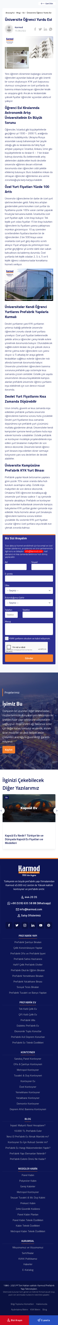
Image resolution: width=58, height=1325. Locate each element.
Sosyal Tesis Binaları (28, 987)
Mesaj (8, 621)
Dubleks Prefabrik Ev (28, 1025)
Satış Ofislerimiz (31, 915)
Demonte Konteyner (28, 1103)
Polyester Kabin (27, 1181)
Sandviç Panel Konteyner (27, 1059)
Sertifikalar (28, 1253)
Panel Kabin (28, 1175)
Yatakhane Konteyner (27, 1098)
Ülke (7, 585)
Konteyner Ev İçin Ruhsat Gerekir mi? (28, 1142)
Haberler (27, 1264)
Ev (6, 797)
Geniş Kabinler (27, 1186)
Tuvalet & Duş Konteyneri (28, 1075)
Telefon (8, 609)
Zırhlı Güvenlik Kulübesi (28, 1209)
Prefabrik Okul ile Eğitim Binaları (28, 970)
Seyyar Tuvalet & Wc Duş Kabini (27, 1197)
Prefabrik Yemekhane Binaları (27, 976)
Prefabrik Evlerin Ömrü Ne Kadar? (28, 1159)
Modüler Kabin (27, 1169)
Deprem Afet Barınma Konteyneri (28, 1109)
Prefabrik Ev (27, 1002)
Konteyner (28, 1052)
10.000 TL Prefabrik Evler (28, 1131)
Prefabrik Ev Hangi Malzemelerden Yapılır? (27, 1148)
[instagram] (24, 925)
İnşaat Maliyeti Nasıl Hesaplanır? (27, 1125)
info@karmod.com (33, 551)
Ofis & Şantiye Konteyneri (28, 1064)
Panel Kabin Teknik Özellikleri (28, 1220)
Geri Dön (49, 3)
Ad (6, 562)
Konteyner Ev (27, 1081)
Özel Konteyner (27, 1087)
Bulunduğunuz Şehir (14, 597)
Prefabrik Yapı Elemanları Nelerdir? (28, 1153)
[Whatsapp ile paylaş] (50, 29)
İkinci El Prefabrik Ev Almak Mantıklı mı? (28, 1136)
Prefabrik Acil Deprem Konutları (28, 1037)
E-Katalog (28, 1270)
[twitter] (17, 925)
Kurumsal (27, 1241)
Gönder (29, 658)
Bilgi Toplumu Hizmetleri (22, 1304)
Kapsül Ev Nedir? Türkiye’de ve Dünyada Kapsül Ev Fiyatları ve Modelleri (24, 839)
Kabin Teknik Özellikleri (28, 1225)
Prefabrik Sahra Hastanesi (28, 959)
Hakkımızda (41, 1304)
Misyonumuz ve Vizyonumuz (27, 1247)
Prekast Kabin (27, 1203)
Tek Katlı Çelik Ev (28, 1009)
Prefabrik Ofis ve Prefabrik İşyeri (27, 953)
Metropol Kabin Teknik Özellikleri (27, 1231)
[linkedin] (32, 925)
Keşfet (9, 750)
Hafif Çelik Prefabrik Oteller (28, 964)
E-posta (9, 573)
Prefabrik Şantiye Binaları (27, 942)
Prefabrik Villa (27, 1020)
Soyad (34, 562)
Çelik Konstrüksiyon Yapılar (28, 948)
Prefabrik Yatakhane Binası (27, 981)
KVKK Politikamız (27, 1259)
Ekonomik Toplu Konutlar (27, 1031)
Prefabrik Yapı (28, 936)
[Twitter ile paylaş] (40, 29)
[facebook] (8, 925)
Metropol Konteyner (28, 1070)
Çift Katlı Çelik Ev (28, 1014)
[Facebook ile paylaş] (35, 29)
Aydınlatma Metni (19, 1309)
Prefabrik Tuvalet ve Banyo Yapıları (28, 993)
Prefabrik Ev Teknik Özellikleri (28, 1042)
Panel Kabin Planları (27, 1214)
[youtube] (40, 925)
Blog (28, 1119)
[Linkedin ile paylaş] (45, 29)
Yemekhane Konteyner (28, 1092)
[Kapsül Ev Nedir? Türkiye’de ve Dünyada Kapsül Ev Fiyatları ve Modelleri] (29, 808)
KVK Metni (35, 1309)
